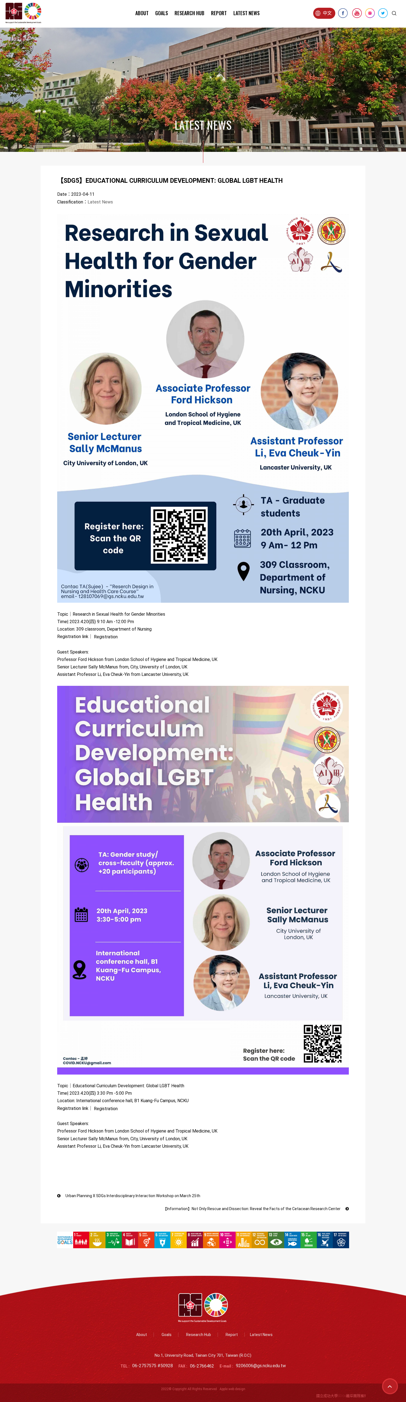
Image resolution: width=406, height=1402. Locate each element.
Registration (106, 636)
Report (219, 13)
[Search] (394, 13)
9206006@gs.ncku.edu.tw (261, 1366)
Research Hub (189, 13)
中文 (327, 13)
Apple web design (232, 1389)
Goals (161, 13)
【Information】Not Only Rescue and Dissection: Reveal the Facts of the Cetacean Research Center (252, 1209)
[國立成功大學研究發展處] (23, 13)
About (142, 13)
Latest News (246, 13)
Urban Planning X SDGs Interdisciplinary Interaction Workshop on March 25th (132, 1196)
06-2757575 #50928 (152, 1366)
